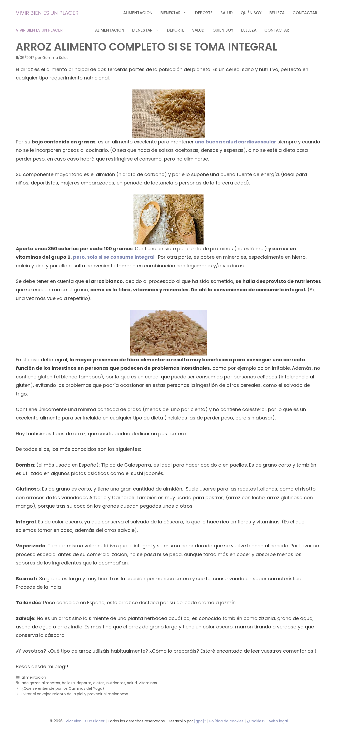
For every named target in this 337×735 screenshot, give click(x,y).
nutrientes (115, 683)
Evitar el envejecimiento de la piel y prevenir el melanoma (75, 694)
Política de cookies (226, 721)
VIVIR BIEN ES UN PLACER (47, 13)
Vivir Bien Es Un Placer (86, 721)
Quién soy (251, 13)
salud (226, 13)
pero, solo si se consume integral (114, 257)
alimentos (51, 683)
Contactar (305, 13)
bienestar (170, 13)
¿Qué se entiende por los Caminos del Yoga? (63, 688)
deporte (84, 683)
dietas (99, 683)
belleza (277, 13)
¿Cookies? (256, 721)
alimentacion (137, 13)
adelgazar (31, 683)
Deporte (203, 13)
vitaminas (148, 683)
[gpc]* (200, 721)
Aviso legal (278, 721)
